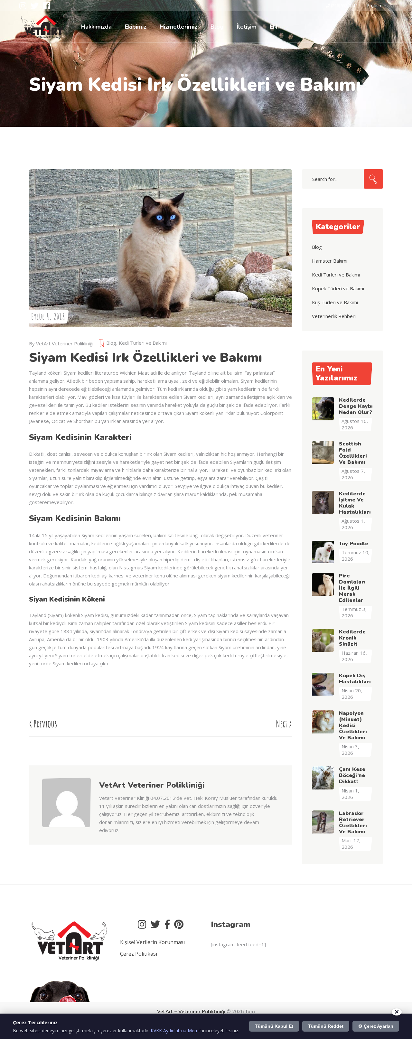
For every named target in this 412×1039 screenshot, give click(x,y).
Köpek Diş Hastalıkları (355, 678)
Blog (111, 343)
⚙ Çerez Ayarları (375, 1026)
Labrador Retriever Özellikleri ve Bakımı (353, 822)
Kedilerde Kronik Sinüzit (352, 638)
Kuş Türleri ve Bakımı (335, 302)
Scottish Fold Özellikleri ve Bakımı (353, 453)
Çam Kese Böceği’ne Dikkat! (352, 775)
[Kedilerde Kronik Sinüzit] (323, 640)
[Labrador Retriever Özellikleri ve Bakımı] (323, 821)
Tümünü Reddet (325, 1026)
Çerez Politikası (138, 953)
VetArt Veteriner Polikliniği (64, 343)
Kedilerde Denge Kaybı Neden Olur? (356, 406)
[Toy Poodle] (323, 552)
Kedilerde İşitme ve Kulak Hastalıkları (355, 503)
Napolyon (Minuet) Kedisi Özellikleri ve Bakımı (353, 725)
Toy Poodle (353, 543)
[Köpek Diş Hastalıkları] (323, 684)
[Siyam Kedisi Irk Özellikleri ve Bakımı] (66, 825)
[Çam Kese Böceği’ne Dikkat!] (323, 777)
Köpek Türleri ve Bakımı (338, 288)
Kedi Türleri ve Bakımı (143, 343)
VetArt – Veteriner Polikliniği (191, 1011)
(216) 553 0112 (344, 5)
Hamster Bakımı (329, 260)
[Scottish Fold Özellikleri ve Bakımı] (323, 452)
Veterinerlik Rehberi (334, 316)
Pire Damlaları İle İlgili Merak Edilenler (352, 588)
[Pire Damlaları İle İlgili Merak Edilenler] (323, 584)
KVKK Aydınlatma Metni (175, 1030)
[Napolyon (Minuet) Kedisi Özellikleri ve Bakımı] (323, 721)
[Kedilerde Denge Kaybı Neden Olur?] (323, 408)
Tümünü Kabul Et (274, 1026)
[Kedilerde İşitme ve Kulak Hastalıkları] (323, 502)
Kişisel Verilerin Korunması (152, 942)
